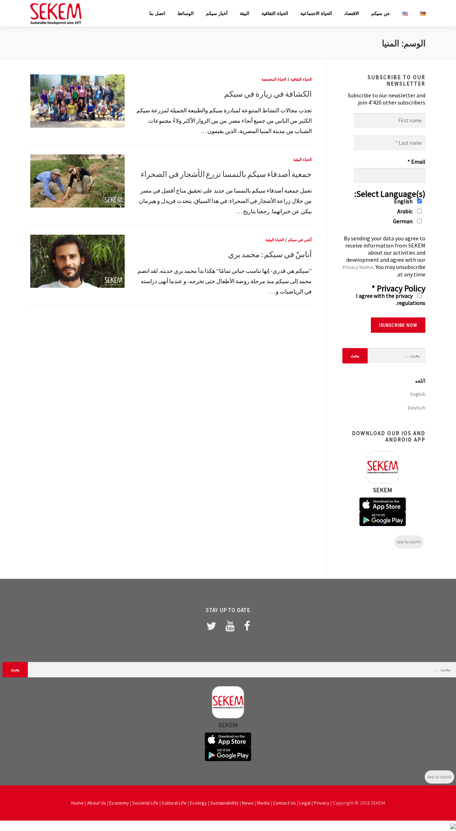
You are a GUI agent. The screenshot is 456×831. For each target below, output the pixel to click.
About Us (96, 803)
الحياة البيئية (302, 159)
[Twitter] (211, 626)
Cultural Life (174, 803)
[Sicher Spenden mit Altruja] (453, 825)
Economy (119, 803)
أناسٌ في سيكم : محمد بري (270, 254)
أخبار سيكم (217, 13)
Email (416, 161)
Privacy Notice (358, 267)
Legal (305, 803)
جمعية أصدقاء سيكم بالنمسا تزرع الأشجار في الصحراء (226, 174)
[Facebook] (247, 626)
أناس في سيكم (300, 239)
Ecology (198, 803)
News (248, 803)
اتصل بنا (157, 13)
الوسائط (185, 13)
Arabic (405, 211)
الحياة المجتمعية (273, 79)
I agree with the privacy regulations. (390, 299)
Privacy (322, 803)
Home (77, 803)
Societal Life (145, 803)
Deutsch (416, 407)
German (403, 221)
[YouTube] (230, 626)
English (404, 201)
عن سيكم (380, 13)
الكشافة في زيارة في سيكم (268, 94)
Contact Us (284, 803)
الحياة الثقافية (274, 13)
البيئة (244, 13)
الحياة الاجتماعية (316, 13)
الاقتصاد (351, 13)
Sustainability (224, 803)
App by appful (409, 541)
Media (263, 803)
